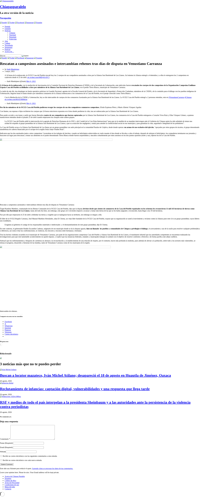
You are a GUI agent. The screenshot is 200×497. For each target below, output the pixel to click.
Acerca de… (9, 52)
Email (6, 447)
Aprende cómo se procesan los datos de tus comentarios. (52, 468)
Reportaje (12, 37)
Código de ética (10, 481)
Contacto (8, 489)
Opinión (8, 29)
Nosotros (8, 478)
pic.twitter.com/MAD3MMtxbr (16, 99)
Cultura (7, 43)
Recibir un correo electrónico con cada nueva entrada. (22, 460)
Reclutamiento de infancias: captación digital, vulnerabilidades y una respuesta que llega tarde (75, 389)
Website (3, 452)
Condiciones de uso (12, 485)
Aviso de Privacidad (12, 483)
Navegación (5, 18)
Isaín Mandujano (13, 69)
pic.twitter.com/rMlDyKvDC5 (38, 77)
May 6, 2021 (31, 81)
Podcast (7, 50)
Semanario (8, 47)
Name (6, 443)
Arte (6, 41)
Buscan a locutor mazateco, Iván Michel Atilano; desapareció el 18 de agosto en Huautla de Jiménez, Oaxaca (85, 375)
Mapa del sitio (10, 487)
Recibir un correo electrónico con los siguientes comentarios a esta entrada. (30, 456)
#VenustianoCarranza (176, 97)
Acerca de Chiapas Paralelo (15, 476)
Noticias (8, 31)
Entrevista (13, 39)
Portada (7, 27)
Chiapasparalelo (13, 7)
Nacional (12, 35)
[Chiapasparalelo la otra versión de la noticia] (100, 1)
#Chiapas (188, 97)
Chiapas (12, 33)
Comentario (5, 439)
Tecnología (9, 45)
